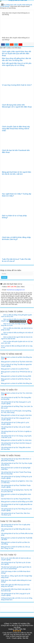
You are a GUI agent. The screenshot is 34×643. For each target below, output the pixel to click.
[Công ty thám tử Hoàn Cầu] (17, 1)
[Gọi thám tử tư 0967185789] (29, 321)
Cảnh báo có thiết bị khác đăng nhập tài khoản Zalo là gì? (16, 238)
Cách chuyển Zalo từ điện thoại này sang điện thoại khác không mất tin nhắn (16, 128)
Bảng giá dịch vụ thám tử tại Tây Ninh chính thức (16, 361)
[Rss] (17, 640)
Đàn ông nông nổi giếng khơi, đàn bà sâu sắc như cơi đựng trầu (16, 59)
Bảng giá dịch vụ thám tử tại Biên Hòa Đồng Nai (16, 383)
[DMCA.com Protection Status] (17, 609)
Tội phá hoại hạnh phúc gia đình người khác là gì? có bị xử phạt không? (16, 567)
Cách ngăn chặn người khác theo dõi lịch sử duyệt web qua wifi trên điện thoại (16, 53)
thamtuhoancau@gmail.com (16, 290)
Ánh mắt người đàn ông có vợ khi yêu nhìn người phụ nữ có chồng (16, 64)
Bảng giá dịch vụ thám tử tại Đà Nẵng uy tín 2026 (17, 501)
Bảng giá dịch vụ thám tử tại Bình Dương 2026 (16, 376)
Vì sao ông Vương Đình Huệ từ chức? (17, 85)
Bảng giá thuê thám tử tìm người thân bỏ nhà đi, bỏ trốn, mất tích (16, 173)
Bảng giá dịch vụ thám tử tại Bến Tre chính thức (16, 440)
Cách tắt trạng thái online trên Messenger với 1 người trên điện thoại (17, 106)
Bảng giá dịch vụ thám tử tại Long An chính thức (16, 415)
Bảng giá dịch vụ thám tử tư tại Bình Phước (15, 369)
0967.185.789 (11, 286)
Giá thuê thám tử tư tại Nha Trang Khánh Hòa (15, 499)
